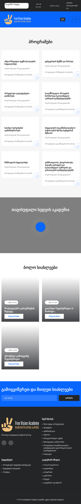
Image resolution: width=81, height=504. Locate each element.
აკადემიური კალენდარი (52, 483)
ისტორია (46, 435)
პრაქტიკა (6, 472)
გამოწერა (69, 398)
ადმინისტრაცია (49, 431)
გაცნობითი (47, 475)
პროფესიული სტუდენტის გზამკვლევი (17, 465)
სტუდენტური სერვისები (11, 468)
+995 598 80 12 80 (38, 6)
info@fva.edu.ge (54, 6)
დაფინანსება (48, 468)
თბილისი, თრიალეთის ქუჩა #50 (72, 5)
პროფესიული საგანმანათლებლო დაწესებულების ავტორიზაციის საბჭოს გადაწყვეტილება (57, 448)
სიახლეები (47, 454)
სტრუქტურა (47, 428)
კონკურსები (47, 472)
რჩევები (46, 479)
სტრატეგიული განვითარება (53, 442)
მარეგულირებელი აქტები (53, 438)
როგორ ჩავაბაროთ (50, 465)
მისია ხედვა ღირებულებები (53, 424)
